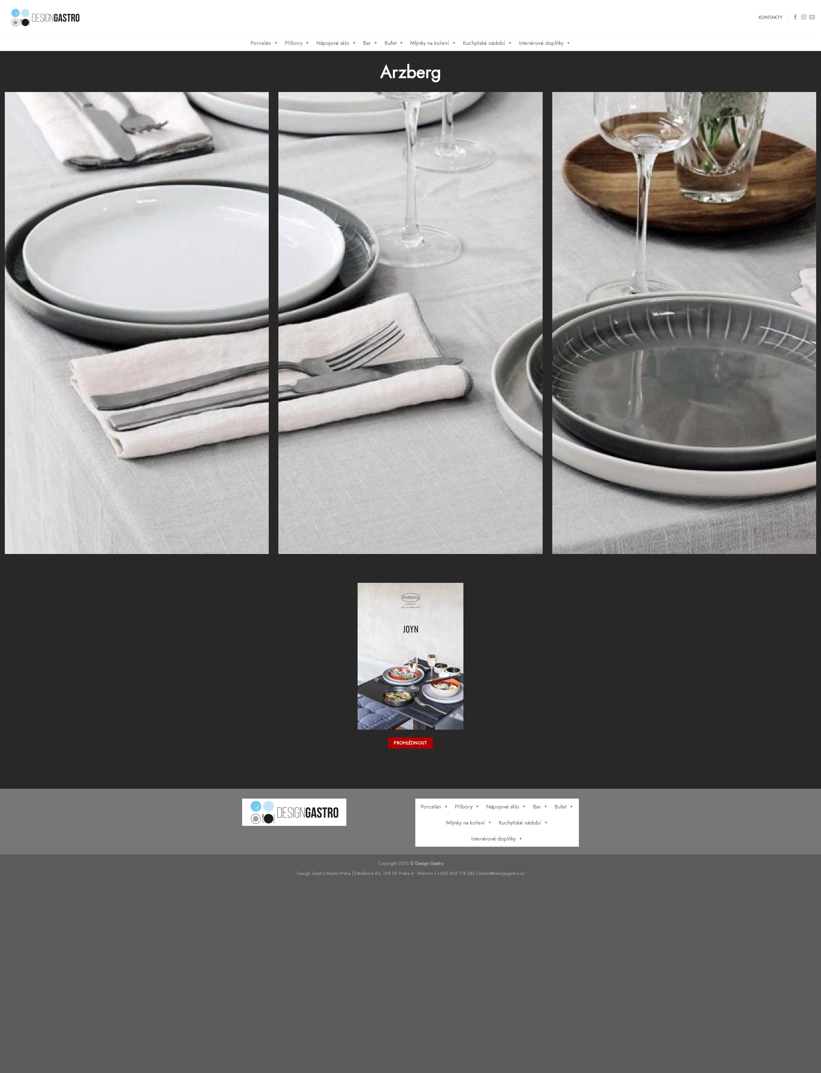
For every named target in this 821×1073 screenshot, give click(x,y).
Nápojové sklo (332, 43)
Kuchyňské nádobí (484, 43)
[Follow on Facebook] (795, 17)
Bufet (390, 43)
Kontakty (770, 17)
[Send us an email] (812, 17)
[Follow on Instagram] (803, 17)
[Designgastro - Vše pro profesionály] (45, 17)
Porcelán (260, 43)
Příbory (293, 43)
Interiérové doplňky (541, 43)
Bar (367, 43)
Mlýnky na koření (429, 43)
